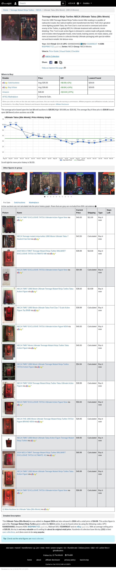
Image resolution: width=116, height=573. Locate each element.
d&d (92, 548)
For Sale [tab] (6, 202)
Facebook (59, 555)
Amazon (5, 92)
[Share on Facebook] (51, 62)
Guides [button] (86, 3)
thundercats (72, 548)
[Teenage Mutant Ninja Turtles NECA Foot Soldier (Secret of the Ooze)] (46, 183)
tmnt (47, 548)
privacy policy (69, 560)
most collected (37, 539)
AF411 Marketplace (10, 97)
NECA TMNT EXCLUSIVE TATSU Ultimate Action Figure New (42, 217)
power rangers (57, 548)
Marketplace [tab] (34, 202)
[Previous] (3, 183)
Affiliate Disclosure (62, 104)
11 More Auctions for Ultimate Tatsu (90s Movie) (21, 509)
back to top (84, 560)
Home (5, 10)
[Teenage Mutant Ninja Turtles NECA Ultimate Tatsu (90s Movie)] (19, 27)
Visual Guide (65, 51)
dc (65, 548)
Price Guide (53, 51)
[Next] (112, 183)
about (38, 560)
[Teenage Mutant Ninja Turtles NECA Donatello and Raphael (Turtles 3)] (14, 183)
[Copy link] (60, 62)
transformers (27, 548)
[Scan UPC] (63, 3)
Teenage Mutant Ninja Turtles (22, 10)
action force (104, 548)
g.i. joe (36, 548)
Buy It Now (12, 87)
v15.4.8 (71, 3)
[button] (79, 3)
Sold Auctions (13, 83)
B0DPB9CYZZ (48, 47)
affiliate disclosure (52, 560)
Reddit (70, 555)
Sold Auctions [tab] (19, 202)
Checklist (75, 51)
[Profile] (15, 3)
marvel (17, 548)
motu (42, 548)
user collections (8, 532)
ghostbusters (58, 551)
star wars (9, 548)
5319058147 (92, 44)
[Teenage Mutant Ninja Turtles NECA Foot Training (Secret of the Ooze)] (80, 183)
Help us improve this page (52, 68)
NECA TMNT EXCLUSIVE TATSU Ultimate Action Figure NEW (42, 326)
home (29, 560)
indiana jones (84, 548)
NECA (38, 10)
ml (97, 548)
